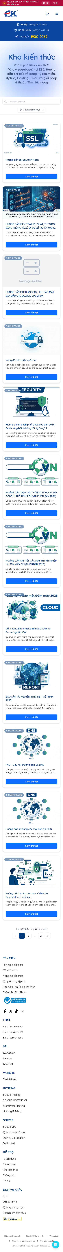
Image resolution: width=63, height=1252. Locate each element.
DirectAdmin (10, 1201)
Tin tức (7, 1180)
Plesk (6, 1196)
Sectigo (7, 1058)
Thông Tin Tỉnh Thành (15, 992)
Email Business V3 (13, 1032)
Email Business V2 (13, 1026)
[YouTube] (22, 1011)
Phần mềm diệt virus (14, 1212)
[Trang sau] (48, 936)
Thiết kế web (10, 1079)
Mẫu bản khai (10, 970)
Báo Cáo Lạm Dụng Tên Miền (19, 986)
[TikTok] (16, 1011)
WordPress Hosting (14, 1105)
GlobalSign (9, 1052)
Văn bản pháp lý (47, 1241)
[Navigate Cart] (47, 14)
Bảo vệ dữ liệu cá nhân (35, 1236)
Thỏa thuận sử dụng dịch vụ (23, 1241)
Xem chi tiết (31, 176)
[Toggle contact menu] (55, 1244)
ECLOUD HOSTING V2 (15, 1100)
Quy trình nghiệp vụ (14, 981)
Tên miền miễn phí (13, 964)
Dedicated (9, 1143)
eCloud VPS (9, 1126)
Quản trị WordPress (14, 1132)
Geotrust (8, 1064)
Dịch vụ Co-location (14, 1137)
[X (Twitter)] (10, 1011)
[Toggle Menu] (57, 14)
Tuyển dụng (9, 1158)
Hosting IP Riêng (12, 1111)
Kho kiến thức (10, 1169)
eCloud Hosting (11, 1094)
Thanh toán (9, 1164)
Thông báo (9, 1175)
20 (41, 935)
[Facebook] (5, 1011)
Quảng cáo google (13, 1207)
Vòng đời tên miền (13, 975)
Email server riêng (13, 1037)
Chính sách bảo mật (12, 1236)
